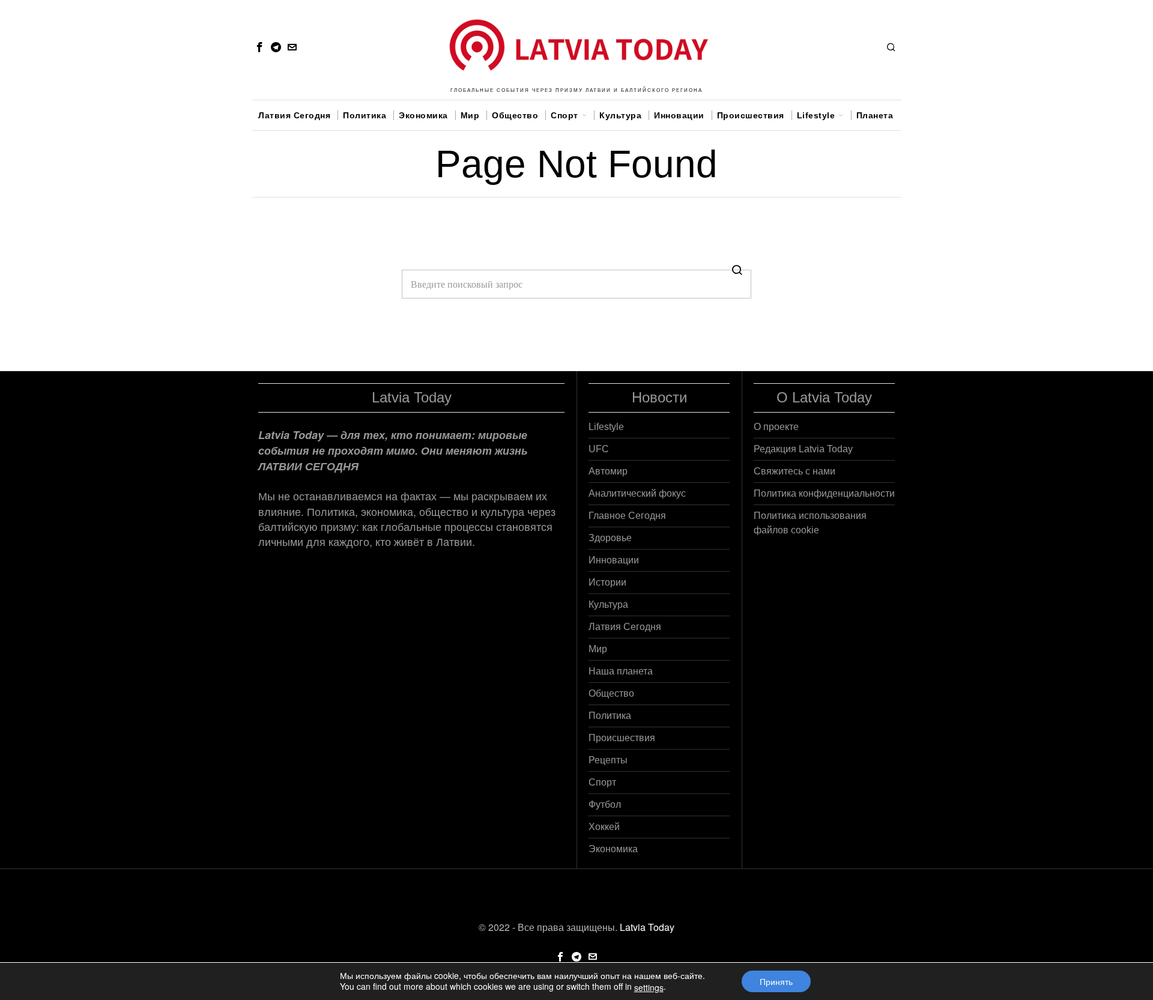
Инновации (614, 560)
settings (649, 987)
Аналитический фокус (637, 493)
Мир (598, 649)
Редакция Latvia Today (803, 449)
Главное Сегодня (627, 516)
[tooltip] (259, 47)
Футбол (605, 804)
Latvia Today (647, 927)
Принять (776, 981)
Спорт (602, 782)
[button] (736, 269)
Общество (611, 693)
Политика (610, 716)
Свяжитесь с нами (794, 471)
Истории (607, 582)
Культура (608, 604)
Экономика (613, 849)
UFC (599, 449)
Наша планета (621, 671)
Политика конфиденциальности (824, 493)
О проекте (776, 427)
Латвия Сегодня (625, 627)
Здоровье (610, 538)
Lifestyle (606, 427)
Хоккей (604, 827)
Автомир (608, 471)
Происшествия (622, 738)
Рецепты (608, 760)
